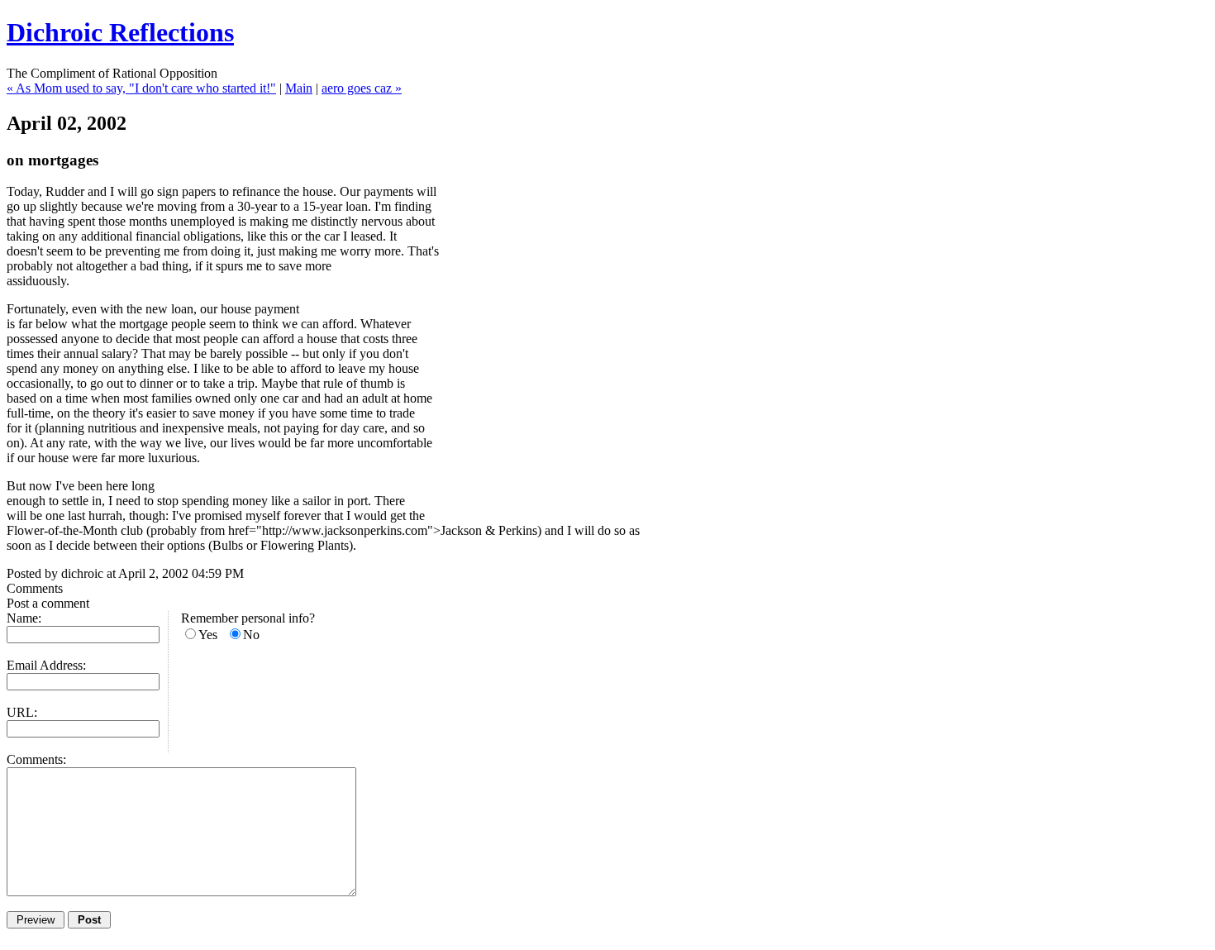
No (251, 635)
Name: (24, 618)
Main (298, 88)
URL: (22, 712)
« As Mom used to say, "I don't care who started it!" (141, 88)
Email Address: (46, 665)
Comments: (36, 759)
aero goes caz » (362, 88)
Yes (207, 635)
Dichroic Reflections (120, 32)
